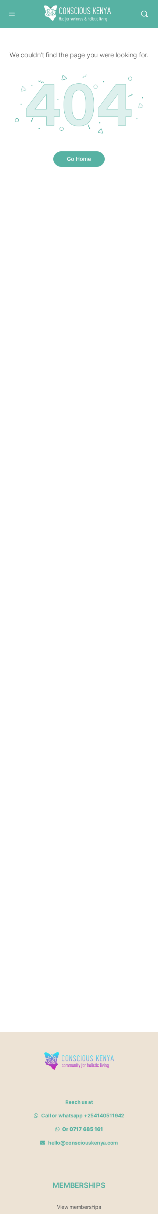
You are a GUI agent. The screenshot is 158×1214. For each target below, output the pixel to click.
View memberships (79, 1207)
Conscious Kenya (75, 8)
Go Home (79, 158)
